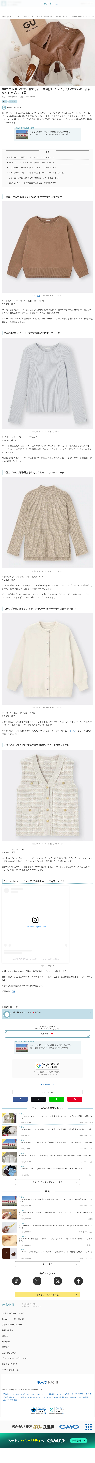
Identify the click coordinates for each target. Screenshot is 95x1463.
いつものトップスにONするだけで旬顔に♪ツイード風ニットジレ (34, 178)
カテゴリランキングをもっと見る (47, 1182)
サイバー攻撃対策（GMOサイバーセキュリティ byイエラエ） (34, 1397)
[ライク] (92, 2)
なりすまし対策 (83, 1397)
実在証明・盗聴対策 (8, 1397)
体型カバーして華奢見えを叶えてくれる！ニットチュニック (32, 167)
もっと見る (48, 1264)
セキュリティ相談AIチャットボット (81, 1394)
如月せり (90, 1245)
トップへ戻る (46, 1084)
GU (5, 102)
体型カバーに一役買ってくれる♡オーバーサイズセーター (31, 157)
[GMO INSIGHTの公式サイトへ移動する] (47, 1381)
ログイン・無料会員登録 (47, 1295)
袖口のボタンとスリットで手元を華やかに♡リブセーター (31, 162)
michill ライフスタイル (85, 1232)
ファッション (26, 17)
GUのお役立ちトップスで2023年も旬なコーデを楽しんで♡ (32, 183)
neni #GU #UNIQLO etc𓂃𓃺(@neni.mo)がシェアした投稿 (35, 959)
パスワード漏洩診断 (48, 1394)
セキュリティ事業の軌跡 (9, 1400)
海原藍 (90, 1219)
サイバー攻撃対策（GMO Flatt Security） (65, 1397)
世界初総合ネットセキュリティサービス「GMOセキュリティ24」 (21, 1394)
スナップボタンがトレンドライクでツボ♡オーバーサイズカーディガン (37, 173)
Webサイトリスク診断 (62, 1394)
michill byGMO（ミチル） (11, 17)
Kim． (91, 1175)
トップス (13, 102)
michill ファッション (14, 107)
